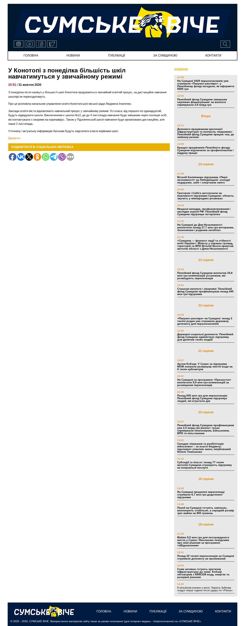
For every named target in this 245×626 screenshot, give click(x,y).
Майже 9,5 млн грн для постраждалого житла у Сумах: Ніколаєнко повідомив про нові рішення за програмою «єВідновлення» (203, 541)
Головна (31, 55)
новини (73, 55)
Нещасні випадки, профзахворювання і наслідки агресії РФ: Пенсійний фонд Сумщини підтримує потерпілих (203, 211)
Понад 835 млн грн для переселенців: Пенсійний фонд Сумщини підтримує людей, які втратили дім (202, 398)
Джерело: (14, 138)
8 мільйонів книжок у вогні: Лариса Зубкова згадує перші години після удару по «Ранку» (205, 589)
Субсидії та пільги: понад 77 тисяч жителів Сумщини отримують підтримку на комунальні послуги (204, 465)
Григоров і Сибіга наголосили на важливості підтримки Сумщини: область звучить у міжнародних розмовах (205, 195)
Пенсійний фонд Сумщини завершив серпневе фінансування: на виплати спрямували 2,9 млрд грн (202, 102)
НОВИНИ (181, 69)
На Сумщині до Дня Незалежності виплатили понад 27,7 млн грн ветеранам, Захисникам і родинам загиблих (205, 227)
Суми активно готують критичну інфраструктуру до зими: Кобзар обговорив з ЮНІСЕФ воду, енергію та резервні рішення (203, 573)
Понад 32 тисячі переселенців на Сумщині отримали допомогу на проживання (205, 557)
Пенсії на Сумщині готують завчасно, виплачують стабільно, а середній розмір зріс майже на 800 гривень (205, 510)
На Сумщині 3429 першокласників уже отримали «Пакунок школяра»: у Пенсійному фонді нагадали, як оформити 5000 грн (205, 84)
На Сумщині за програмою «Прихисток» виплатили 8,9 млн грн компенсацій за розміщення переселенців (204, 382)
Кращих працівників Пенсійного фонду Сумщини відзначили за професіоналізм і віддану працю (205, 150)
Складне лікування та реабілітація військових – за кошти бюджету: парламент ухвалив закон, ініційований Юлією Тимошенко (204, 447)
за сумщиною (165, 55)
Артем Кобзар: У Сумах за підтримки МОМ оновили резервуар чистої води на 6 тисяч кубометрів (205, 366)
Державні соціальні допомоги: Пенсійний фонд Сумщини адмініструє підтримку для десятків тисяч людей (205, 337)
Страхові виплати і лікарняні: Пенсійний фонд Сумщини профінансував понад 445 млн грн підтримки (205, 291)
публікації (116, 55)
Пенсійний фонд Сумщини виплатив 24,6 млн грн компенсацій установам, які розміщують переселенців (205, 275)
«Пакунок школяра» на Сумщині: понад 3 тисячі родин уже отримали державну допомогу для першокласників (204, 321)
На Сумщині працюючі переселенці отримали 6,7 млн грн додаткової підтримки (201, 494)
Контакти (213, 55)
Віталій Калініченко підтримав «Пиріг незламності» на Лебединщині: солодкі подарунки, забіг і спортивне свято (203, 180)
